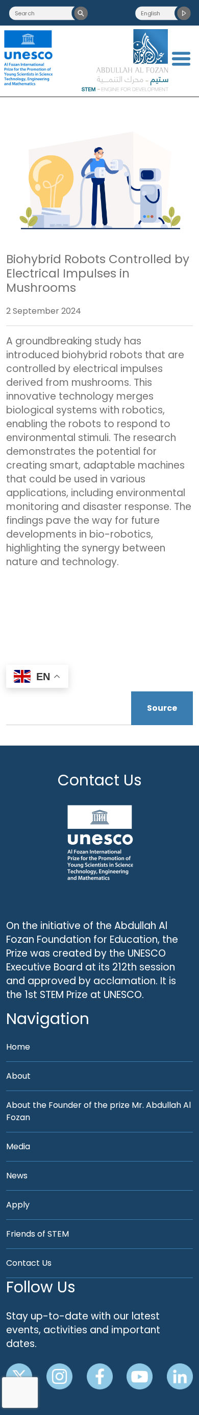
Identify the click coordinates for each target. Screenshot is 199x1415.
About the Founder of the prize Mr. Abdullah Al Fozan (98, 1111)
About (18, 1076)
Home (18, 1047)
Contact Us (100, 780)
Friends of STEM (37, 1234)
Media (18, 1146)
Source (162, 708)
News (17, 1175)
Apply (18, 1205)
